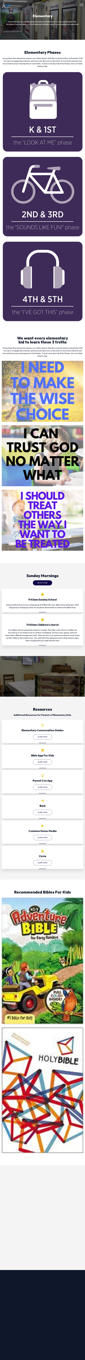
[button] (81, 5)
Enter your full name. (10, 1201)
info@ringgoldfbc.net (42, 1292)
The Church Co (42, 1348)
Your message (9, 1237)
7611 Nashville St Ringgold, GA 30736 (42, 1322)
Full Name (8, 1192)
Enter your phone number (11, 1231)
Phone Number (10, 1221)
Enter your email (11, 1207)
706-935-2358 (42, 1307)
